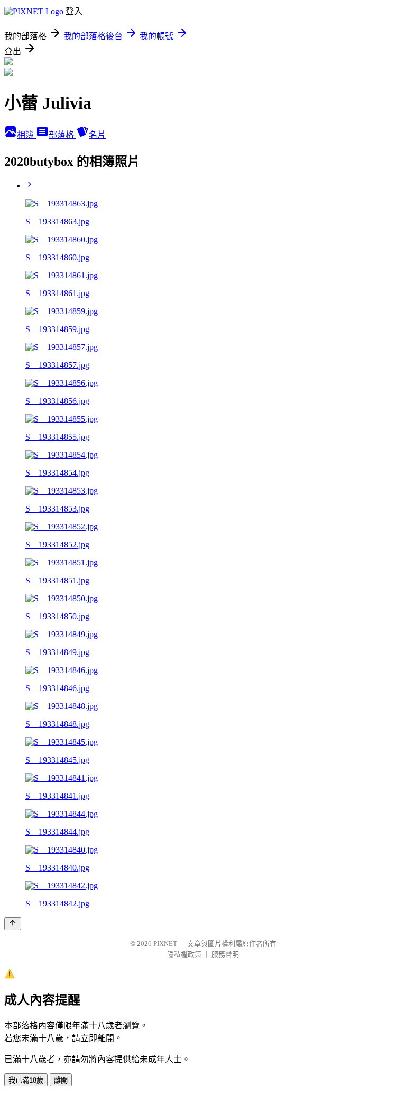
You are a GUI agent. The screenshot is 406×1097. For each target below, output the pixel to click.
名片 (97, 134)
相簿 (26, 134)
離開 (61, 1080)
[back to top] (12, 923)
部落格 (62, 134)
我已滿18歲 (25, 1080)
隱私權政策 (184, 954)
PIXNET (165, 944)
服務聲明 (225, 954)
